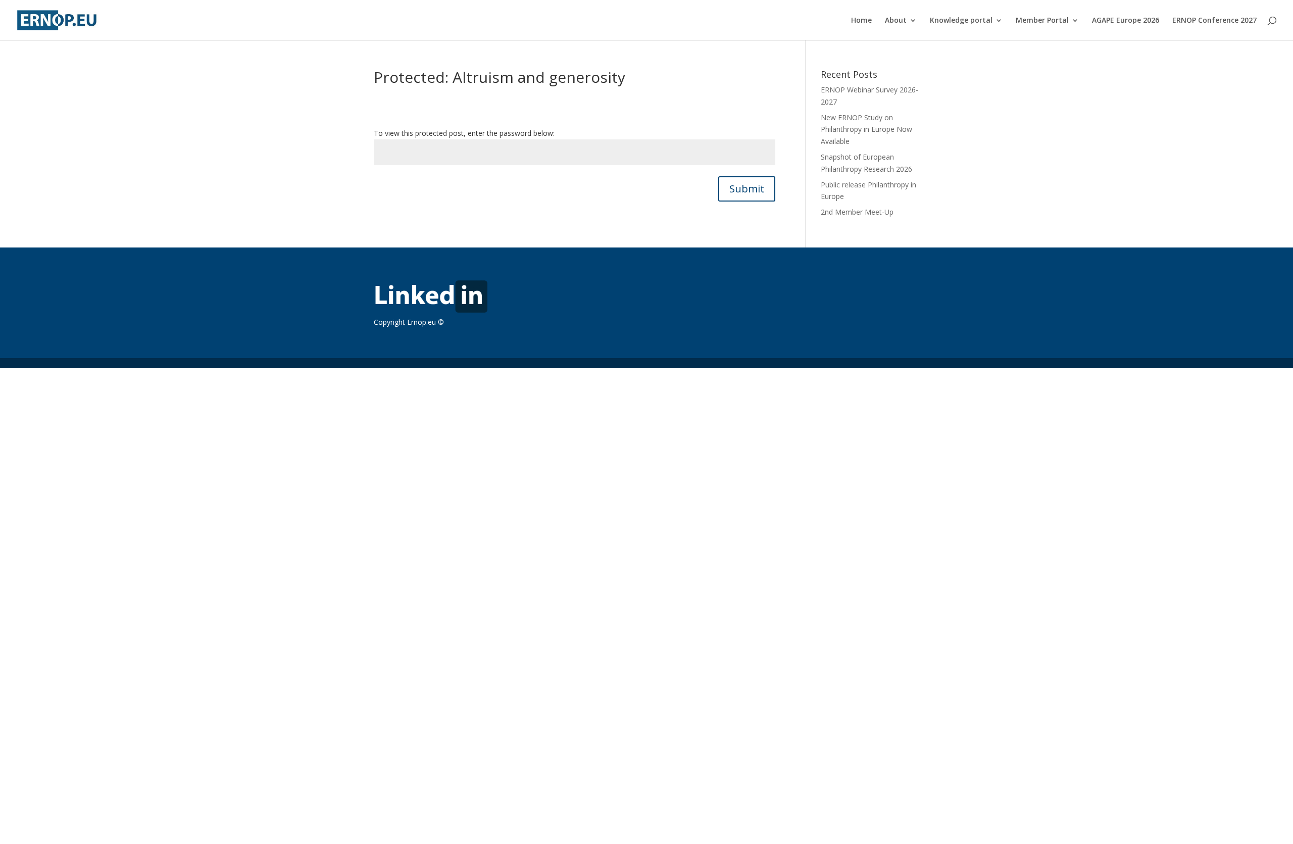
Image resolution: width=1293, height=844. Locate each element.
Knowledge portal (961, 21)
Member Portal (1042, 21)
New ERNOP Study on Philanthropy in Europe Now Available (866, 129)
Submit (746, 188)
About (896, 21)
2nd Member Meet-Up (857, 212)
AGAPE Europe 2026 (1125, 21)
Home (861, 21)
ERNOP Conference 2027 (1214, 21)
